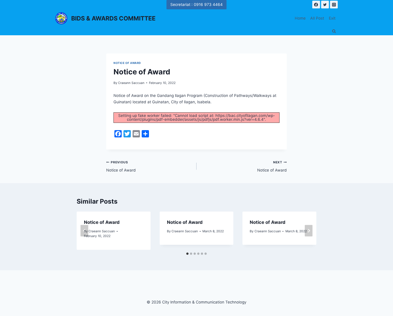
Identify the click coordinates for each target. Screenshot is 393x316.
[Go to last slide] (84, 231)
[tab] (187, 254)
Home (300, 18)
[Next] (308, 231)
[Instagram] (334, 4)
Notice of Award (121, 166)
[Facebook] (316, 4)
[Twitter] (325, 4)
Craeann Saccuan (131, 83)
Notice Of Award (127, 63)
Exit (332, 18)
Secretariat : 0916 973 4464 (196, 4)
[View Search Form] (334, 31)
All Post (317, 18)
